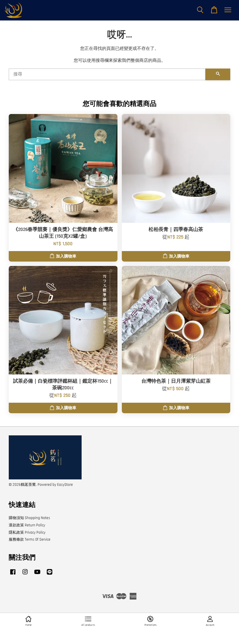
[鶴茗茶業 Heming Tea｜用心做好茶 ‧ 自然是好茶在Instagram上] (25, 574)
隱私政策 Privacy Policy (27, 532)
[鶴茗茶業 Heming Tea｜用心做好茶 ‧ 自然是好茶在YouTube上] (37, 574)
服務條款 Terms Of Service (29, 539)
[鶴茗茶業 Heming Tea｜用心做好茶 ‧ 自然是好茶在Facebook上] (13, 574)
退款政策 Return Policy (27, 525)
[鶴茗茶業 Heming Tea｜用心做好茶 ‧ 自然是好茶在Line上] (49, 574)
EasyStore (65, 484)
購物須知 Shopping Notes (29, 518)
